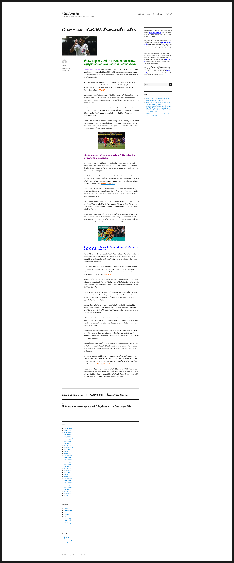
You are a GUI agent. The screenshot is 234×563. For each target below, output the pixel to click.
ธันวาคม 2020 (67, 491)
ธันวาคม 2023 (67, 436)
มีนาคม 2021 (67, 486)
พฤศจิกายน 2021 (68, 470)
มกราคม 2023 (67, 444)
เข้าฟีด (65, 539)
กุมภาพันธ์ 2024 (68, 432)
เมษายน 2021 (67, 484)
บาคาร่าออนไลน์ (68, 518)
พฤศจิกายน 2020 (68, 493)
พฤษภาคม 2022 (68, 459)
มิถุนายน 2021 (67, 480)
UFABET (66, 508)
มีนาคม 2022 (67, 463)
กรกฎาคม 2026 (68, 428)
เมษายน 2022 (67, 461)
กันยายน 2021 (67, 474)
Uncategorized (68, 510)
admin (64, 65)
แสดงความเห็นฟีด (68, 541)
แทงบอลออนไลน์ (68, 524)
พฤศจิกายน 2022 (68, 447)
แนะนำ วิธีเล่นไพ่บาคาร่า (155, 32)
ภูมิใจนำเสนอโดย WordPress (79, 555)
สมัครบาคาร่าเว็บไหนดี (164, 14)
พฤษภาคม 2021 (68, 482)
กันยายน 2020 (67, 495)
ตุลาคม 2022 (67, 449)
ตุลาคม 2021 (67, 472)
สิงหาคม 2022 (67, 453)
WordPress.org (68, 543)
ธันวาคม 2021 (67, 468)
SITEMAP (141, 14)
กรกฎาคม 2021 (68, 478)
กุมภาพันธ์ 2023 (68, 442)
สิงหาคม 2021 (67, 476)
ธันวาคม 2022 (67, 445)
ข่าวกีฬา (66, 512)
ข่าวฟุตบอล (66, 514)
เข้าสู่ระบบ (66, 537)
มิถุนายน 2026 (67, 430)
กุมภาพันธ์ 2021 (68, 488)
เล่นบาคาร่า (150, 14)
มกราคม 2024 (67, 434)
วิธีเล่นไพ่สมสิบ (70, 13)
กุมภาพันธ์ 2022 (68, 465)
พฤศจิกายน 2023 (68, 438)
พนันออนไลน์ (65, 70)
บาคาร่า (66, 516)
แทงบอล (66, 522)
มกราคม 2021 (67, 490)
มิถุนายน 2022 (67, 457)
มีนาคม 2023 (67, 440)
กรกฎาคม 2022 (68, 455)
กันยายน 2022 (67, 451)
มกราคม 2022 (67, 467)
